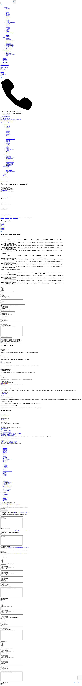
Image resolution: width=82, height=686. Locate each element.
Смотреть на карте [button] (5, 444)
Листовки (8, 14)
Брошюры (8, 8)
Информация (6, 50)
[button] (41, 5)
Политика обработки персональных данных (10, 504)
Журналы (8, 16)
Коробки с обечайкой (10, 22)
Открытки (8, 29)
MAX (7, 432)
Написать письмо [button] (12, 442)
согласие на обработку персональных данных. (19, 512)
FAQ (7, 55)
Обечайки (8, 28)
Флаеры (7, 33)
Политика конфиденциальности (8, 503)
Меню (7, 25)
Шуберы (7, 35)
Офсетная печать (9, 41)
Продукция (5, 7)
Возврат (7, 52)
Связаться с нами (4, 428)
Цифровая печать (9, 47)
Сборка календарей (10, 44)
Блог (7, 56)
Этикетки (8, 36)
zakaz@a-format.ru (4, 67)
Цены (4, 58)
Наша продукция (8, 218)
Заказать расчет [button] (4, 190)
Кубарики (8, 23)
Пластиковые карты (10, 32)
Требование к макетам (10, 54)
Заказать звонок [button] (4, 62)
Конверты (8, 20)
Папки (7, 30)
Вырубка (8, 38)
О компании (8, 51)
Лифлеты (8, 24)
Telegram (6, 430)
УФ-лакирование (9, 46)
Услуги (4, 37)
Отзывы (5, 59)
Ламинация (8, 39)
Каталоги (8, 10)
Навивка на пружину (10, 40)
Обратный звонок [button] (13, 441)
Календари (8, 17)
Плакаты (7, 31)
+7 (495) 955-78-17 (5, 65)
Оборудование (9, 53)
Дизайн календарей (10, 45)
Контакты (5, 60)
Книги (7, 19)
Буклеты (7, 13)
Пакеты (7, 12)
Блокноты (8, 9)
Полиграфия (8, 43)
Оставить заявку (4, 383)
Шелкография (9, 48)
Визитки (7, 15)
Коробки (7, 21)
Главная (2, 218)
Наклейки (8, 27)
